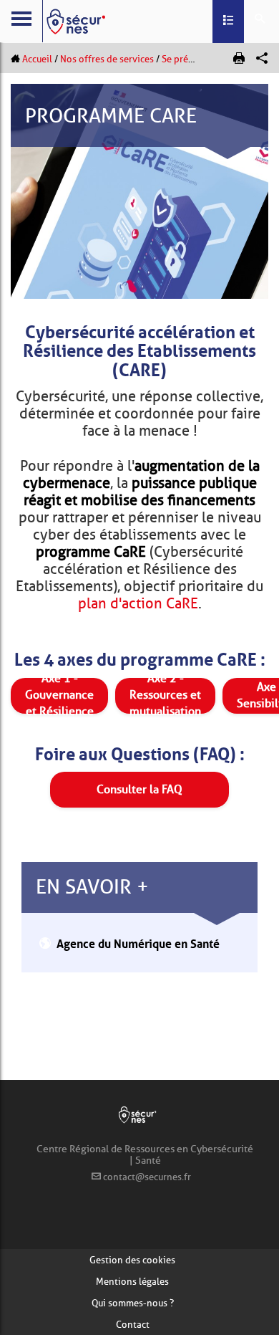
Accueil (37, 58)
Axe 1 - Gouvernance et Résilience (59, 696)
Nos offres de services (107, 58)
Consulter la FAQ (139, 789)
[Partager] (261, 58)
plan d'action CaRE (138, 603)
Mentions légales (132, 1281)
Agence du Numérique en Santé (138, 942)
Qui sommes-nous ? (133, 1302)
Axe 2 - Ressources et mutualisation (165, 696)
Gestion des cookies (132, 1259)
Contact (133, 1324)
